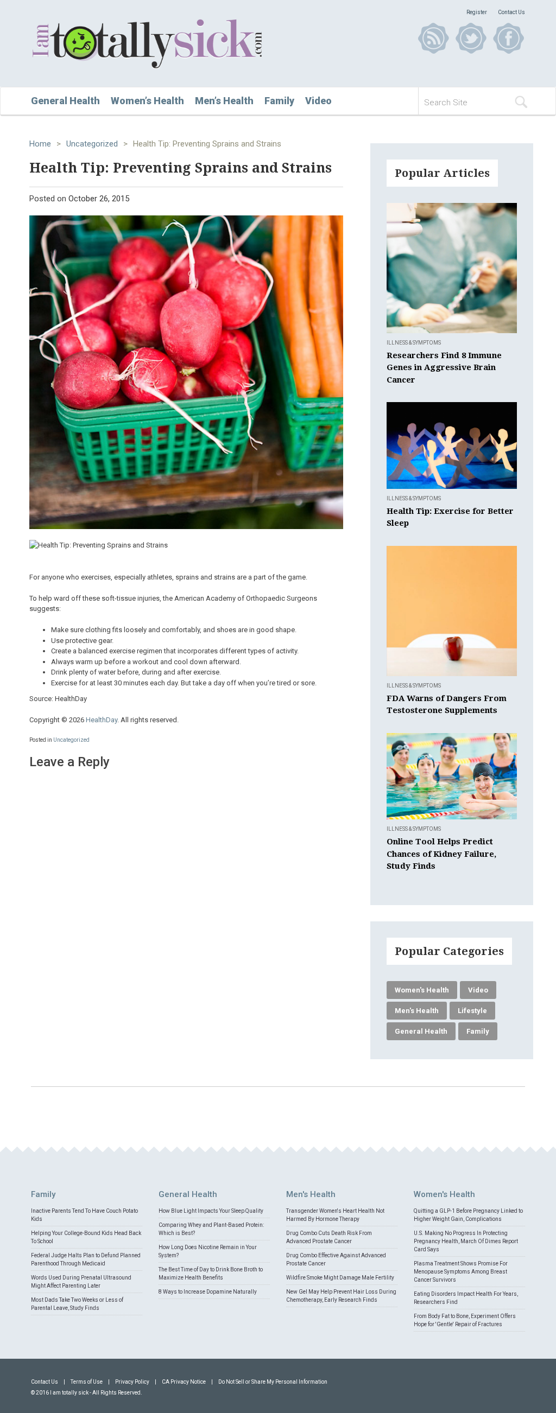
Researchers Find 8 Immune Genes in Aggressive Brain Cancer (444, 368)
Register (476, 12)
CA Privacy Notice (184, 1382)
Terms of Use (87, 1382)
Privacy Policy (132, 1382)
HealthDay (101, 720)
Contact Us (511, 12)
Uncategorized (92, 144)
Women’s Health (147, 100)
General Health (65, 100)
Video (318, 100)
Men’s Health (224, 100)
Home (40, 144)
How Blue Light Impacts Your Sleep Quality (211, 1211)
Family (279, 100)
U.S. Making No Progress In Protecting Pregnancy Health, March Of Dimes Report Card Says (466, 1241)
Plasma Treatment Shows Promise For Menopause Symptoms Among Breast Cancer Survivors (461, 1272)
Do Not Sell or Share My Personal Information (272, 1382)
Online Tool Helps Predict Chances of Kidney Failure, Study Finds (441, 854)
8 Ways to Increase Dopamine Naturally (208, 1292)
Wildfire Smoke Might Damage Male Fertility (340, 1278)
